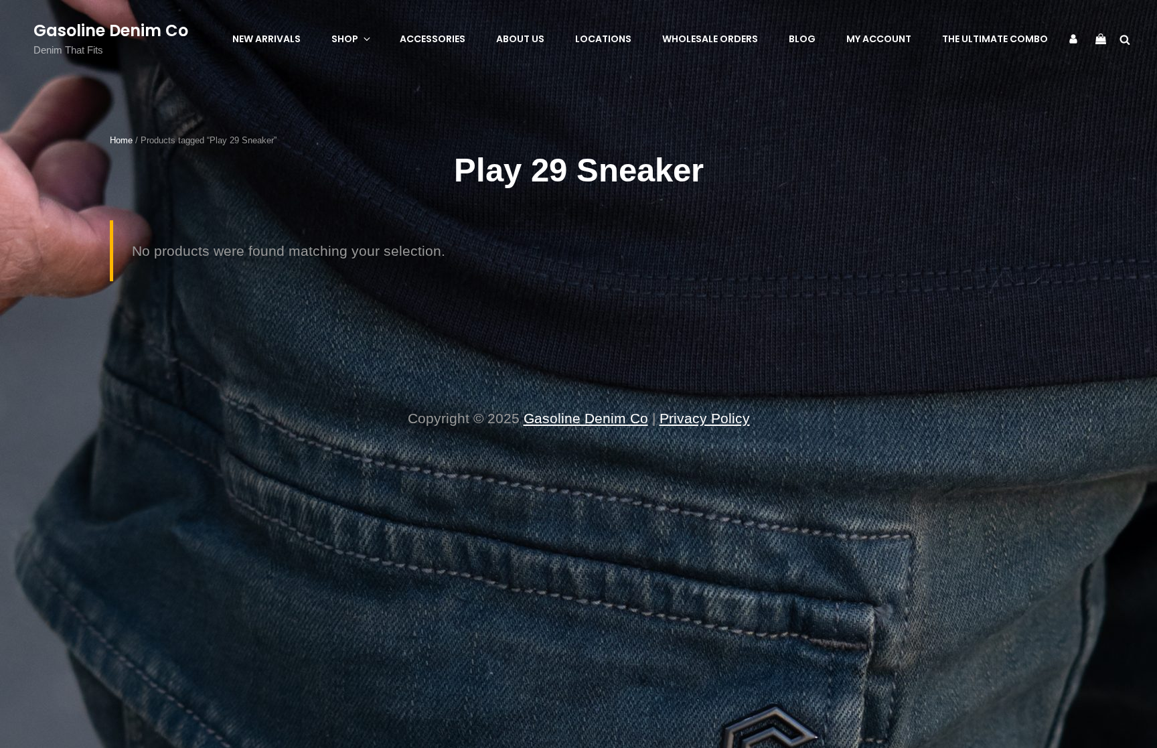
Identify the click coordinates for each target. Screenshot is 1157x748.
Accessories (432, 39)
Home (121, 140)
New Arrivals (266, 39)
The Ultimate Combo (995, 39)
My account (878, 39)
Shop (344, 39)
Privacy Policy (705, 418)
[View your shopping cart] (1101, 38)
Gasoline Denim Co (110, 30)
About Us (520, 39)
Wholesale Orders (710, 39)
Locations (603, 39)
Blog (802, 39)
